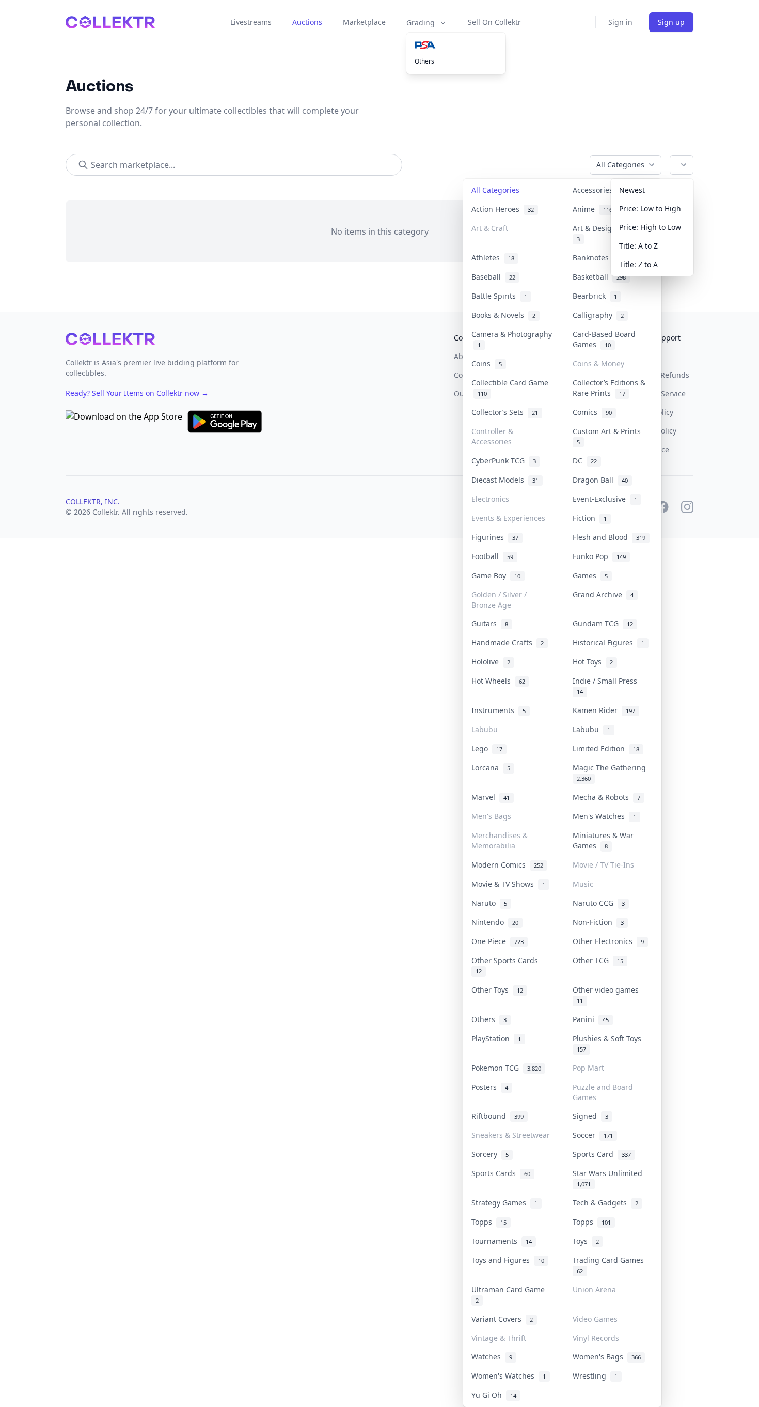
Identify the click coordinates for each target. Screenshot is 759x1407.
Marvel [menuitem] (490, 797)
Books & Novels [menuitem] (503, 315)
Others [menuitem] (424, 61)
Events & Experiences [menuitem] (508, 518)
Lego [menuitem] (486, 748)
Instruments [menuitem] (498, 710)
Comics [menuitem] (592, 412)
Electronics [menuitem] (490, 499)
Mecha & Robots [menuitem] (606, 797)
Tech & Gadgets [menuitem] (605, 1203)
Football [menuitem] (492, 556)
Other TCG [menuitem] (598, 960)
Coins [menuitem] (486, 363)
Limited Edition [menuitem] (606, 748)
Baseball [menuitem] (493, 277)
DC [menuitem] (585, 461)
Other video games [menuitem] (608, 994)
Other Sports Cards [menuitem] (506, 965)
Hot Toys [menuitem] (593, 662)
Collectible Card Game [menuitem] (509, 388)
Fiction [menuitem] (590, 518)
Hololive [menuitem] (490, 662)
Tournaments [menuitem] (501, 1241)
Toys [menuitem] (586, 1241)
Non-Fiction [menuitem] (598, 922)
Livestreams (251, 22)
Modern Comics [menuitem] (507, 865)
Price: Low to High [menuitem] (650, 208)
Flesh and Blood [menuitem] (609, 537)
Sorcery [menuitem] (490, 1154)
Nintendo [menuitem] (494, 922)
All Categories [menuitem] (495, 190)
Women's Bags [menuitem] (607, 1357)
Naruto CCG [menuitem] (599, 903)
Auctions (307, 22)
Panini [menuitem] (591, 1019)
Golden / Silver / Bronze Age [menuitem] (499, 600)
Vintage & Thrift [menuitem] (498, 1338)
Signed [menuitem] (590, 1116)
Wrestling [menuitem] (595, 1376)
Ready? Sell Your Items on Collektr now (137, 393)
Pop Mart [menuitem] (588, 1068)
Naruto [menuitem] (489, 903)
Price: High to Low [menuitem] (650, 227)
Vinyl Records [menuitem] (596, 1338)
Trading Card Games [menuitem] (610, 1265)
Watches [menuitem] (491, 1357)
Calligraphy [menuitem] (598, 315)
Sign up (671, 22)
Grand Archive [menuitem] (603, 594)
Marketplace (364, 22)
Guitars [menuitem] (489, 623)
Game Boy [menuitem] (495, 575)
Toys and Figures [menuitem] (507, 1260)
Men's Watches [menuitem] (604, 816)
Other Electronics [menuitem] (608, 941)
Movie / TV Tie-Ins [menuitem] (603, 865)
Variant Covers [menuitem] (502, 1319)
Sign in (620, 22)
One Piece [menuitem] (497, 941)
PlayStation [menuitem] (496, 1038)
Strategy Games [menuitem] (504, 1203)
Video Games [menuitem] (595, 1319)
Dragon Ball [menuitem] (600, 480)
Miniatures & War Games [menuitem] (603, 840)
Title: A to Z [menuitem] (638, 246)
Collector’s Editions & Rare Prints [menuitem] (609, 388)
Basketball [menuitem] (599, 277)
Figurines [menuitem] (494, 537)
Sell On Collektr (494, 22)
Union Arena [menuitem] (594, 1289)
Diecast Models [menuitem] (505, 480)
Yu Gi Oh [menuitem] (493, 1395)
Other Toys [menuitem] (497, 990)
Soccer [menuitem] (593, 1135)
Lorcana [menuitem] (490, 767)
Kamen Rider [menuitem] (604, 710)
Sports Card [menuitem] (602, 1154)
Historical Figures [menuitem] (608, 642)
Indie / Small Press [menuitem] (607, 685)
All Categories (620, 164)
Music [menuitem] (583, 884)
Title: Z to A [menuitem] (638, 264)
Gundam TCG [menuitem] (603, 623)
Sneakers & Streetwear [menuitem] (510, 1135)
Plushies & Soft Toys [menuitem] (609, 1043)
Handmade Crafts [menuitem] (507, 642)
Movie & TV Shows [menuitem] (508, 884)
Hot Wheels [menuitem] (498, 681)
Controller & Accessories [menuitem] (492, 436)
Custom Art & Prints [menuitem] (609, 436)
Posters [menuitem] (489, 1087)
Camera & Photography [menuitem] (511, 339)
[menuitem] (455, 45)
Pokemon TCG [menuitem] (506, 1068)
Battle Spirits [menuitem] (499, 296)
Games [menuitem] (590, 575)
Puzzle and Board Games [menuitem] (603, 1092)
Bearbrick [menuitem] (595, 296)
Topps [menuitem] (489, 1222)
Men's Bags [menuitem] (491, 816)
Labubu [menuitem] (484, 729)
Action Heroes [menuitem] (502, 209)
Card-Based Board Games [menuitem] (604, 339)
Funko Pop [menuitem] (599, 556)
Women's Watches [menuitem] (508, 1376)
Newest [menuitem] (632, 190)
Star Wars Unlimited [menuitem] (609, 1178)
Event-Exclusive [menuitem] (605, 499)
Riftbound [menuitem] (497, 1116)
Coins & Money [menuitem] (598, 363)
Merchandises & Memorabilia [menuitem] (499, 840)
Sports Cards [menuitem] (500, 1173)
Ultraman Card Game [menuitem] (510, 1294)
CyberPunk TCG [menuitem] (503, 461)
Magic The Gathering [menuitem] (611, 772)
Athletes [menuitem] (492, 257)
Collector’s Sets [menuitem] (504, 412)
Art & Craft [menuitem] (489, 228)
